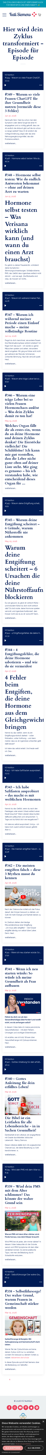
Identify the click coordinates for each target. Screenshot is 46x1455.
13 (23, 1382)
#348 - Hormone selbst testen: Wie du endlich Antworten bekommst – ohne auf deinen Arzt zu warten (23, 183)
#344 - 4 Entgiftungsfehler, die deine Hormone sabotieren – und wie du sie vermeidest (22, 658)
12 (19, 1382)
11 (14, 1382)
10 (9, 1382)
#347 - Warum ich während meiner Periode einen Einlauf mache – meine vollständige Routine (22, 323)
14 (28, 1382)
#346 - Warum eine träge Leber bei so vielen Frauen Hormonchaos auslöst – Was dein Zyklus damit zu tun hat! (22, 405)
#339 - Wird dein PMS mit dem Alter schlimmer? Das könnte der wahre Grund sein (22, 1194)
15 (33, 1382)
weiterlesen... (10, 143)
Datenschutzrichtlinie (23, 1444)
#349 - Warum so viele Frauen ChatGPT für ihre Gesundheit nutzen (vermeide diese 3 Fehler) (23, 102)
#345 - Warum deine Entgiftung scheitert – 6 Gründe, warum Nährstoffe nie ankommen (22, 528)
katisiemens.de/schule (20, 1358)
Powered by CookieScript (11, 1452)
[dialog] (23, 1437)
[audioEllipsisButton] (41, 85)
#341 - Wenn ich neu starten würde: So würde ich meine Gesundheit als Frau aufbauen (21, 977)
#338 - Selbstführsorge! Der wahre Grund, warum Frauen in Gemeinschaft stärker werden (23, 1299)
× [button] (43, 1422)
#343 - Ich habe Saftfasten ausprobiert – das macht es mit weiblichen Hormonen (23, 793)
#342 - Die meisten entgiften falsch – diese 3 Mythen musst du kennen (23, 872)
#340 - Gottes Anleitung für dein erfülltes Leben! (20, 1083)
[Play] (5, 85)
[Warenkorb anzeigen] (40, 15)
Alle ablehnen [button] (34, 1448)
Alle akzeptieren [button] (13, 1448)
